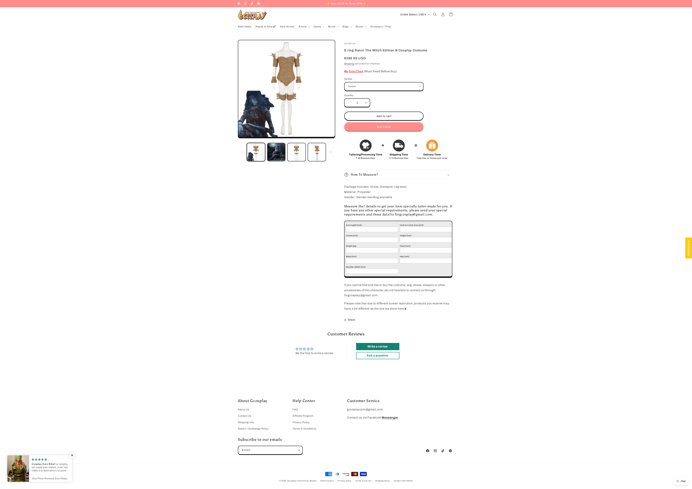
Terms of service (363, 481)
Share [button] (351, 319)
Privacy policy (344, 481)
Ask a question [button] (377, 355)
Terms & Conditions (304, 428)
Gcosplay (292, 481)
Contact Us (244, 416)
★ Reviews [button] (688, 247)
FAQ (295, 409)
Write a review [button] (377, 346)
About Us (243, 409)
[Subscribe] (298, 450)
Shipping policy (382, 481)
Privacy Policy (300, 422)
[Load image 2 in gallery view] (276, 152)
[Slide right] (331, 152)
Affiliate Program (302, 416)
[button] (303, 26)
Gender (348, 79)
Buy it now (384, 126)
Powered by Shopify (307, 481)
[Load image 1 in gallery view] (256, 152)
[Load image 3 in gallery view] (296, 152)
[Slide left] (242, 152)
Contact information (403, 481)
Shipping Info (246, 422)
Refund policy (327, 481)
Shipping (349, 63)
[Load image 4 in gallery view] (317, 152)
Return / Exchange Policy (253, 428)
